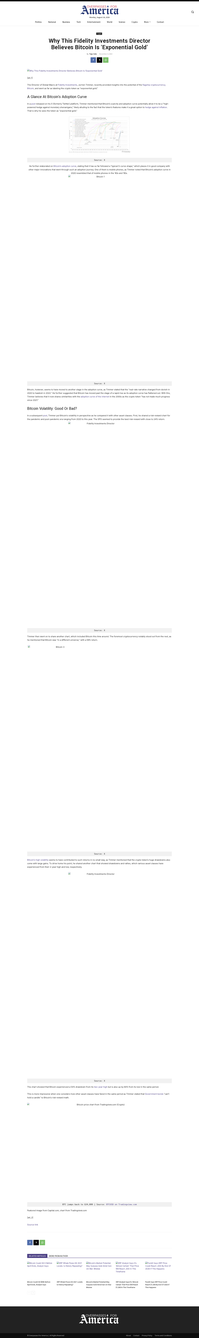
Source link (32, 1224)
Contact (136, 1335)
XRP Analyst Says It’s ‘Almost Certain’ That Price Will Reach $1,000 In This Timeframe (127, 1284)
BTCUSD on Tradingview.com (121, 1204)
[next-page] (33, 1292)
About (128, 1335)
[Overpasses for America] (99, 9)
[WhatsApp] (105, 60)
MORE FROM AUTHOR (58, 1256)
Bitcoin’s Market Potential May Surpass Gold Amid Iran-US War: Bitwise (99, 1284)
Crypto (99, 34)
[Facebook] (93, 60)
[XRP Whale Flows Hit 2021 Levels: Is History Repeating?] (70, 1271)
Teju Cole (93, 54)
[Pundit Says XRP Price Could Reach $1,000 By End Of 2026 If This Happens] (158, 1271)
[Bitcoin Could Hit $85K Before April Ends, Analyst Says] (40, 1271)
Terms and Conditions (163, 1335)
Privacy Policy (147, 1335)
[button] (192, 12)
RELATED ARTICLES (37, 1256)
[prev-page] (29, 1292)
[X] (99, 60)
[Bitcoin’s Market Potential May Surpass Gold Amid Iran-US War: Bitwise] (99, 1271)
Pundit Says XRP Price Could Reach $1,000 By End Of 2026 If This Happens (157, 1284)
